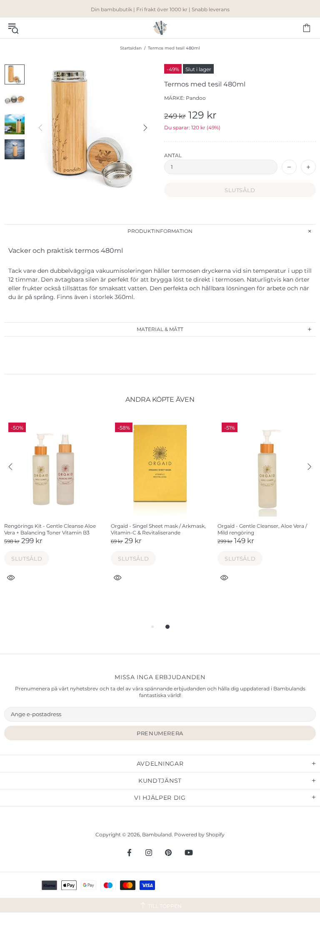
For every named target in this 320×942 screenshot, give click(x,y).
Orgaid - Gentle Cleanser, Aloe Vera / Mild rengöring (262, 529)
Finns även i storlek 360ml (95, 297)
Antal (173, 155)
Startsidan (131, 48)
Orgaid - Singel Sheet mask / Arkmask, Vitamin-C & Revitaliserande (158, 529)
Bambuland (160, 28)
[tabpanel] (53, 509)
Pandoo (196, 98)
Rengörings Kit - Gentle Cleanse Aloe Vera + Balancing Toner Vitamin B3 (50, 529)
